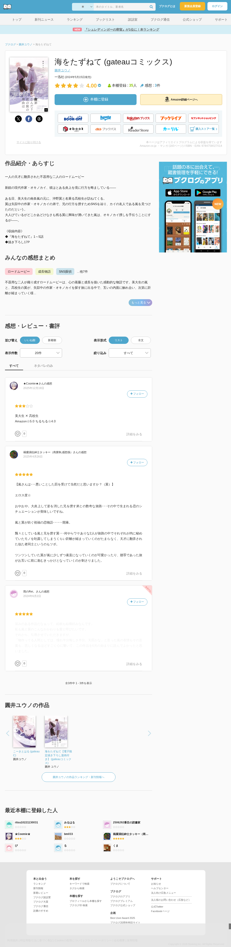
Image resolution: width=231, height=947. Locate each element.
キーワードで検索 (79, 883)
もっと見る (138, 302)
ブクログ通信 (40, 906)
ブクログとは (167, 6)
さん (33, 383)
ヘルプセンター (159, 888)
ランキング (39, 883)
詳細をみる (134, 434)
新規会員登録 (192, 6)
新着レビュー (40, 892)
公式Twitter (157, 906)
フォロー (138, 393)
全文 (141, 340)
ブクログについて (120, 883)
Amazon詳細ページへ (184, 99)
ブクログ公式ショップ (122, 905)
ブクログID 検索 (79, 905)
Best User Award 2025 (122, 918)
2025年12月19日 (33, 388)
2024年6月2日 (32, 596)
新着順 (52, 340)
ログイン (217, 6)
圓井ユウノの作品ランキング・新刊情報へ (78, 777)
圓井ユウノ (62, 70)
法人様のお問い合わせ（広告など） (171, 899)
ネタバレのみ (43, 365)
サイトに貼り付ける (29, 142)
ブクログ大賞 (40, 901)
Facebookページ (160, 911)
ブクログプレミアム (121, 901)
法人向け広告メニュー (163, 892)
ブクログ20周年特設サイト (125, 922)
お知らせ (156, 883)
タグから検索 (77, 888)
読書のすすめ (40, 910)
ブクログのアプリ (120, 896)
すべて (14, 365)
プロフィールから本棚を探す (86, 901)
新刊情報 (38, 888)
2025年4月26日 (33, 456)
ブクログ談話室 (42, 897)
